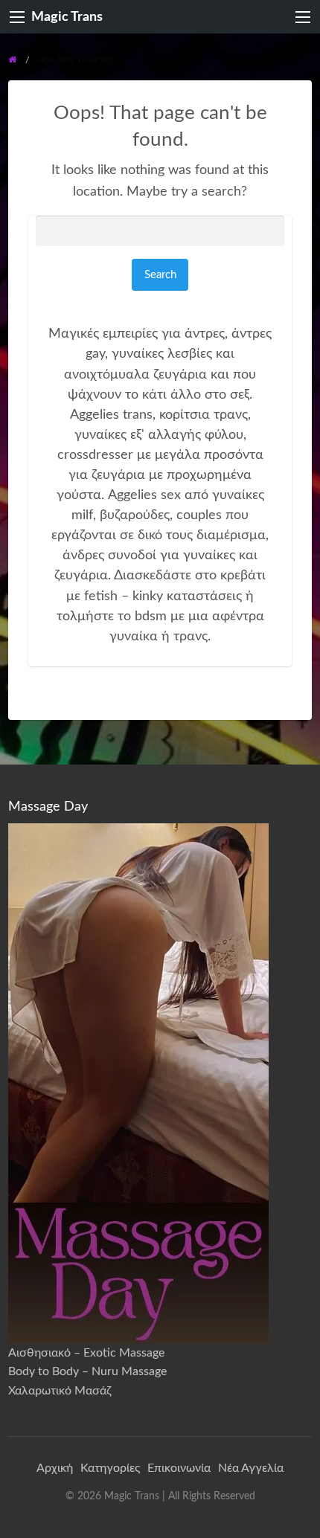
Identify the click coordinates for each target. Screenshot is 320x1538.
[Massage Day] (138, 1083)
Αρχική (54, 1468)
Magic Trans (67, 17)
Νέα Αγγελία (251, 1468)
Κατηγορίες (110, 1468)
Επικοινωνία (179, 1468)
